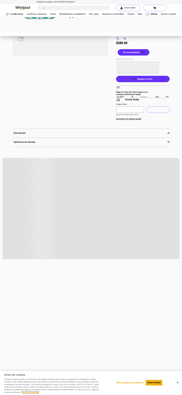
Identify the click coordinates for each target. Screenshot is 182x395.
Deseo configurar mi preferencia (129, 383)
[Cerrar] (178, 383)
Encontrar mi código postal (128, 119)
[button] (72, 17)
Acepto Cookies (154, 383)
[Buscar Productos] (44, 8)
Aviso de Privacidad (30, 392)
